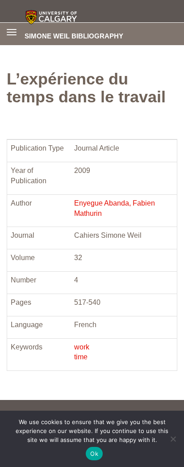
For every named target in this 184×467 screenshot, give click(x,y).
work (81, 347)
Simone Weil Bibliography (74, 35)
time (81, 357)
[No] (172, 438)
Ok (94, 453)
